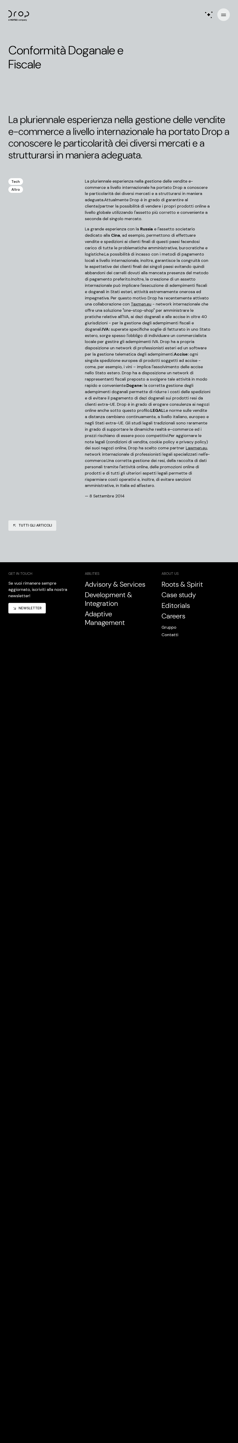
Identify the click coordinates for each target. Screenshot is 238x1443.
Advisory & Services (115, 584)
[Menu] (223, 14)
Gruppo (169, 627)
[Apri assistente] (208, 14)
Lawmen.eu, (197, 448)
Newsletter (30, 608)
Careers (173, 616)
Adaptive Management (105, 618)
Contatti (170, 634)
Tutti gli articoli (35, 525)
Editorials (176, 605)
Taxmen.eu (141, 304)
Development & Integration (108, 599)
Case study (179, 595)
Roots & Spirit (182, 584)
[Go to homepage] (20, 14)
